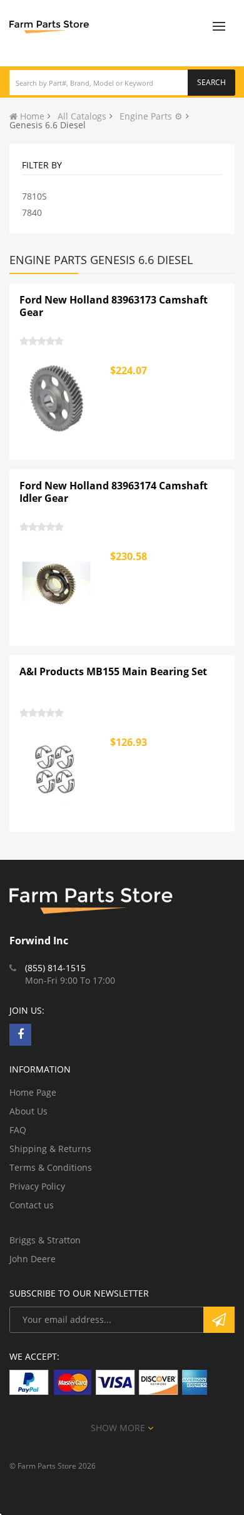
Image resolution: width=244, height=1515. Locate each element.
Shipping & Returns (50, 1149)
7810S (34, 196)
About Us (28, 1111)
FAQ (17, 1130)
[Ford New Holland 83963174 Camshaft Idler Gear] (57, 584)
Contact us (31, 1205)
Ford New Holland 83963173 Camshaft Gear (113, 306)
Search (211, 82)
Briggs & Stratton (45, 1240)
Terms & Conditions (50, 1167)
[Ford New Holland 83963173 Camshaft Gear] (57, 398)
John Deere (32, 1259)
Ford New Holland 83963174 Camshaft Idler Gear (113, 492)
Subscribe (219, 1320)
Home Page (32, 1092)
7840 (32, 212)
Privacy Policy (37, 1186)
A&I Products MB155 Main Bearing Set (113, 671)
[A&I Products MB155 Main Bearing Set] (57, 770)
